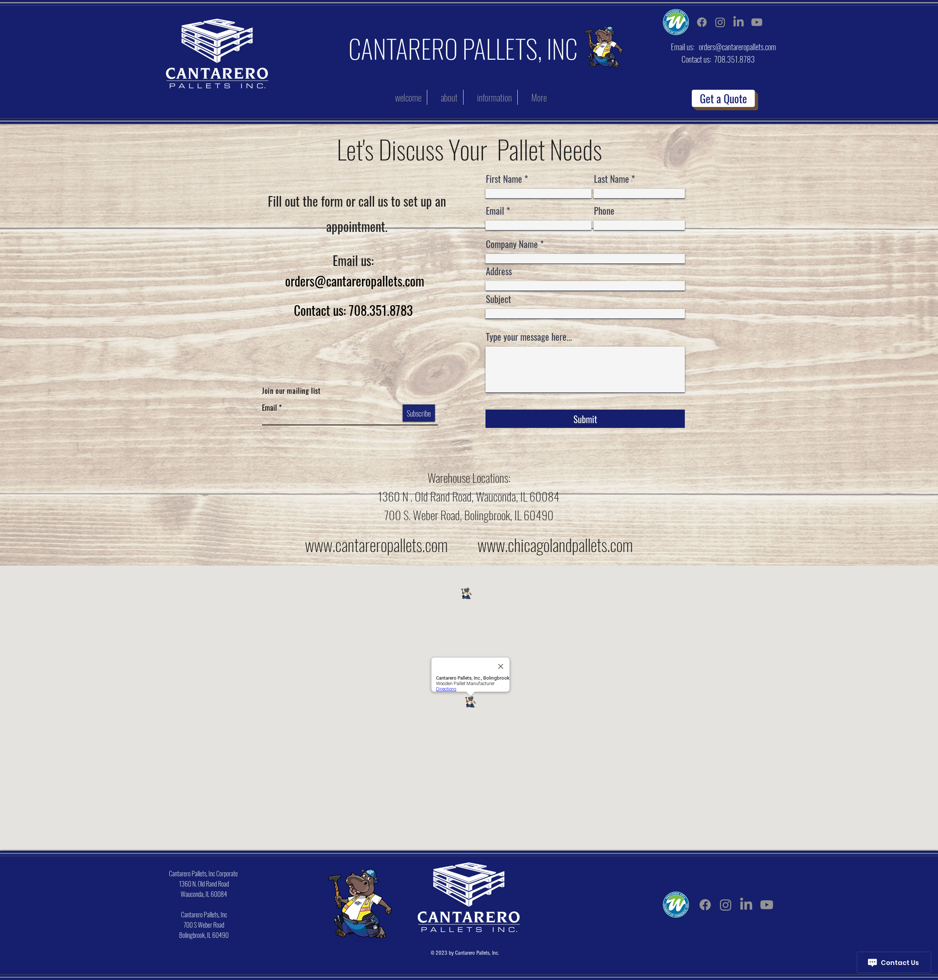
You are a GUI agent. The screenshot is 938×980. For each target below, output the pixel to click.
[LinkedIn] (738, 22)
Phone (604, 210)
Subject (498, 298)
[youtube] (756, 22)
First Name (504, 178)
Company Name (512, 243)
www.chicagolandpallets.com (555, 544)
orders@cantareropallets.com (737, 46)
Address (499, 270)
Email (269, 407)
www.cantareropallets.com (376, 544)
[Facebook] (701, 22)
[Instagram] (720, 22)
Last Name (611, 178)
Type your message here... (529, 336)
